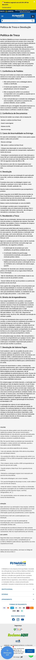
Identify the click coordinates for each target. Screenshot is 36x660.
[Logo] (18, 16)
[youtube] (22, 619)
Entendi (30, 651)
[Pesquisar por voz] (2, 20)
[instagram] (18, 619)
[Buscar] (32, 20)
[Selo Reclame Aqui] (18, 636)
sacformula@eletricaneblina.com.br (23, 157)
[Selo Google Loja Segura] (18, 631)
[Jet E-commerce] (18, 657)
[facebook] (13, 619)
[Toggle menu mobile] (4, 16)
